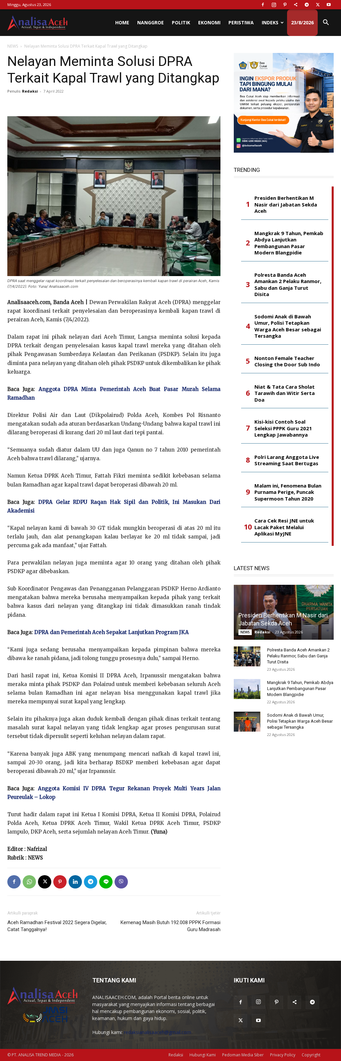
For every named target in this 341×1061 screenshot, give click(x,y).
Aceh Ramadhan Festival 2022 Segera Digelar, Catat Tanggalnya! (57, 925)
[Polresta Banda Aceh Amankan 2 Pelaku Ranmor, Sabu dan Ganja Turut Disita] (247, 656)
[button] (326, 23)
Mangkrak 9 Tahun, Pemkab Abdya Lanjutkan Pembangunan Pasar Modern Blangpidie (288, 243)
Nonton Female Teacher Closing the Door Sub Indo (287, 361)
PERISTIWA (241, 22)
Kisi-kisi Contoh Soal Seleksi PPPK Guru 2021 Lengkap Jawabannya (283, 428)
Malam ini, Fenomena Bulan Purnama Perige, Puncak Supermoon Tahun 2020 (287, 492)
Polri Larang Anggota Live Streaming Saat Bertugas (286, 460)
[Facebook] (263, 4)
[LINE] (106, 881)
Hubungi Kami (202, 1055)
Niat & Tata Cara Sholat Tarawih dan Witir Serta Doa (284, 393)
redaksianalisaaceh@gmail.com (157, 1032)
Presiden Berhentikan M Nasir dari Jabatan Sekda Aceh (285, 204)
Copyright (311, 1055)
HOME (122, 22)
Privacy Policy (282, 1055)
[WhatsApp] (29, 881)
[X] (318, 4)
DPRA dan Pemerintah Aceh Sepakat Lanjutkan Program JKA (111, 632)
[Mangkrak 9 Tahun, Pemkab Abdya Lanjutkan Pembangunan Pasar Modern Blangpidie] (247, 689)
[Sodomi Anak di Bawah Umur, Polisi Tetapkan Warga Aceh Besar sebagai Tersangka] (247, 722)
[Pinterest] (285, 4)
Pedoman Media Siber (243, 1055)
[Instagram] (274, 4)
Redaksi (30, 91)
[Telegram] (307, 4)
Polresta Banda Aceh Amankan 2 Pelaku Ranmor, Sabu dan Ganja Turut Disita (287, 285)
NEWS (12, 46)
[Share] (296, 4)
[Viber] (121, 881)
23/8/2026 (302, 22)
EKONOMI (209, 22)
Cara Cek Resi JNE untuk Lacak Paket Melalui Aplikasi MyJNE (284, 527)
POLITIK (181, 22)
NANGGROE (150, 22)
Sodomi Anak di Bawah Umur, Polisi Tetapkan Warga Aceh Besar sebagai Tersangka (287, 326)
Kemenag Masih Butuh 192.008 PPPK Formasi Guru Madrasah (170, 925)
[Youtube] (329, 4)
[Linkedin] (75, 881)
